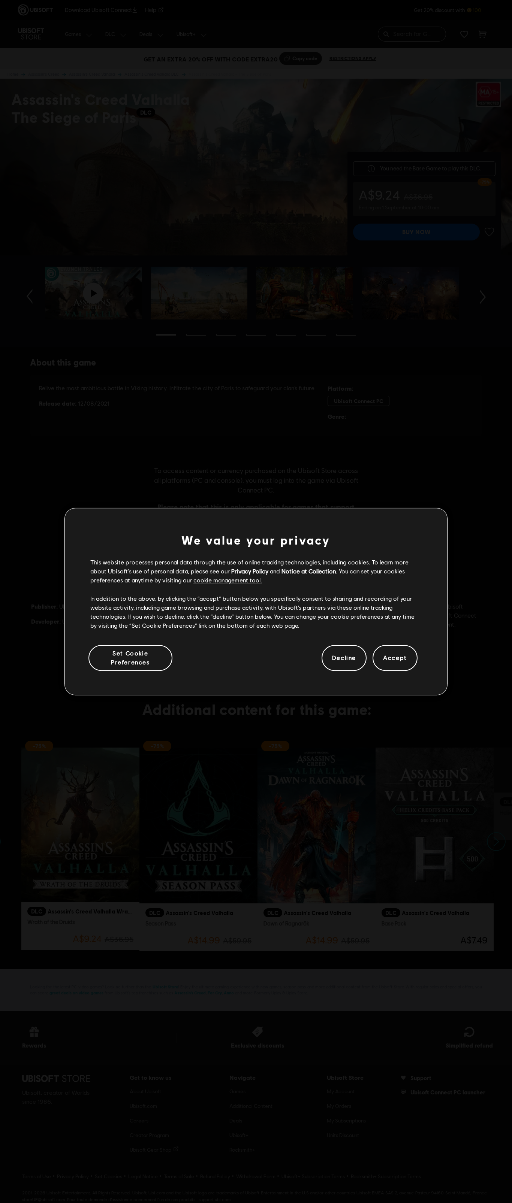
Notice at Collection (308, 571)
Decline (344, 657)
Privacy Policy (249, 571)
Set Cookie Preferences (130, 657)
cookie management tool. (227, 580)
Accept (395, 657)
